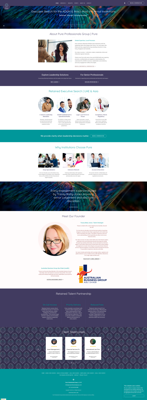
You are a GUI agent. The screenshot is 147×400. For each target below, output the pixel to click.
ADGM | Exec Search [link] (50, 373)
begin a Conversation (98, 136)
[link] (7, 2)
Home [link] (57, 3)
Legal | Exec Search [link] (100, 373)
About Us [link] (82, 3)
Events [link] (76, 3)
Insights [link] (70, 3)
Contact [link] (89, 3)
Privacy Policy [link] (84, 375)
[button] (63, 3)
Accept (134, 395)
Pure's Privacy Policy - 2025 (73, 392)
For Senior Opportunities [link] (66, 375)
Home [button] (43, 373)
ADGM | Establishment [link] (63, 373)
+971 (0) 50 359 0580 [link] (73, 387)
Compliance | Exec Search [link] (87, 373)
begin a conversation (136, 3)
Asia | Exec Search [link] (74, 373)
